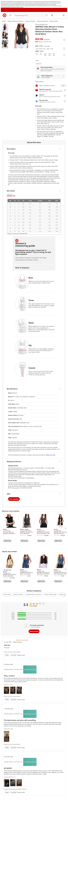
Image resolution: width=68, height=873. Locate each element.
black (37, 53)
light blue (54, 54)
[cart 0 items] (64, 15)
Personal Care (26, 3)
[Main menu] (10, 15)
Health (41, 3)
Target (4, 21)
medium (40, 48)
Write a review (34, 631)
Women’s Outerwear (42, 21)
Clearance (9, 5)
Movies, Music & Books (23, 4)
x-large (47, 48)
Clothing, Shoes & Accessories (32, 1)
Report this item (39, 81)
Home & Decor (42, 1)
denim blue (50, 54)
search (46, 15)
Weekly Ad (43, 5)
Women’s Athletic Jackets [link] (50, 594)
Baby (19, 3)
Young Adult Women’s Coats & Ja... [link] (34, 594)
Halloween (22, 1)
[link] (39, 36)
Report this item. (50, 455)
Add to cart (38, 63)
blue (41, 53)
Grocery (6, 3)
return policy (16, 488)
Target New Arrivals (5, 1)
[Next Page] (64, 48)
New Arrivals (14, 5)
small (37, 48)
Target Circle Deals (36, 5)
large (44, 48)
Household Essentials (13, 3)
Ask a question (14, 499)
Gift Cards (42, 4)
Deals (5, 5)
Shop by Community (48, 4)
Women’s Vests (54, 21)
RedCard (10, 7)
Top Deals (29, 5)
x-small (51, 48)
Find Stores (20, 7)
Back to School (13, 1)
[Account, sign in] (55, 15)
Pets (39, 3)
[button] (39, 36)
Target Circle (15, 7)
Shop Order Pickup (49, 5)
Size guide (47, 46)
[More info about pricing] (64, 40)
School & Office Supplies (52, 3)
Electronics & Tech (8, 4)
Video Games (15, 4)
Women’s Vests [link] (7, 594)
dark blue (45, 54)
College (18, 1)
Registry (6, 7)
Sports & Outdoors (34, 3)
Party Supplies (32, 4)
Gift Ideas (37, 4)
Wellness (45, 3)
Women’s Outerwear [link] (18, 594)
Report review (21, 655)
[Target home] (4, 15)
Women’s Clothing (30, 21)
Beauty (21, 3)
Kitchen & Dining (49, 1)
